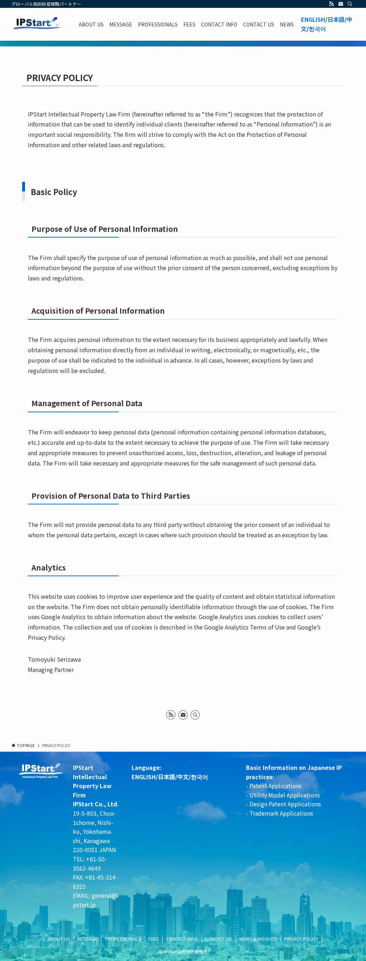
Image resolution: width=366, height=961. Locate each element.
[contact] (340, 4)
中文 (183, 776)
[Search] (350, 4)
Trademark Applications (281, 813)
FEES (153, 938)
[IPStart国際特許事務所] (36, 24)
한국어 (317, 28)
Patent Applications (275, 785)
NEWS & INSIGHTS (258, 938)
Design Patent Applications (285, 804)
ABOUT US (59, 938)
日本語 (336, 19)
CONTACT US (218, 938)
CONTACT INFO (182, 938)
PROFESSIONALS (123, 938)
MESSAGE (87, 938)
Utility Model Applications (284, 795)
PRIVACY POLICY (301, 938)
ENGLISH (313, 19)
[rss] (331, 4)
